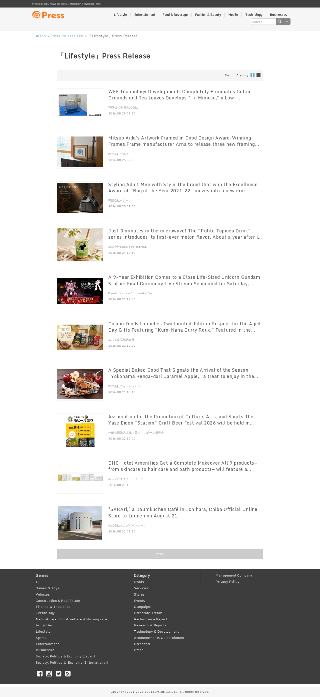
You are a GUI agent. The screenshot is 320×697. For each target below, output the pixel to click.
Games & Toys (47, 588)
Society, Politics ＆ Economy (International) (72, 662)
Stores (139, 594)
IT (38, 582)
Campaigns (143, 606)
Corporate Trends (148, 613)
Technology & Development (156, 631)
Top (42, 36)
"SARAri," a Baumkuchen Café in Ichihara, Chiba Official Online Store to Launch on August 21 (182, 512)
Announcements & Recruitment (159, 637)
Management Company (234, 575)
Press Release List (67, 36)
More (160, 554)
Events (139, 600)
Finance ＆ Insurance (53, 606)
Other (138, 650)
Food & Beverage (175, 15)
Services (141, 588)
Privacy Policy (227, 581)
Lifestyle (120, 15)
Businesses (278, 15)
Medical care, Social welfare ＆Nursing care (71, 619)
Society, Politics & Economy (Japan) (65, 656)
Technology (253, 15)
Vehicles (43, 594)
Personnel (142, 644)
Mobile (233, 15)
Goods (139, 582)
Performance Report (150, 619)
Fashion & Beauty (208, 15)
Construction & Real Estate (58, 600)
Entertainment (144, 15)
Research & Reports (150, 625)
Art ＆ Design (47, 625)
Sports (41, 637)
